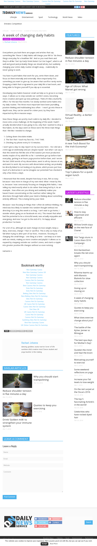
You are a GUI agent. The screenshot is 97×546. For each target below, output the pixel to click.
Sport (40, 18)
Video (79, 18)
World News (67, 18)
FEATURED (73, 35)
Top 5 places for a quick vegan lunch (78, 173)
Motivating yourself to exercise (84, 361)
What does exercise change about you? (83, 319)
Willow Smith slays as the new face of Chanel (83, 227)
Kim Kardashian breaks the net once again (83, 253)
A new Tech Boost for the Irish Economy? (77, 145)
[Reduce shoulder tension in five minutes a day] (17, 380)
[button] (91, 17)
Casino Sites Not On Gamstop (34, 307)
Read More (54, 543)
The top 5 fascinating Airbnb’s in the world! (84, 401)
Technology (52, 18)
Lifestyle (13, 18)
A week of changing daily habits (83, 299)
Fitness (22, 331)
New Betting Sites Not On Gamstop (34, 296)
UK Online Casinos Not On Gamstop (34, 325)
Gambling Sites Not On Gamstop (34, 320)
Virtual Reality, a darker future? (78, 116)
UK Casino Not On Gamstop (34, 304)
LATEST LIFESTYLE (78, 192)
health (29, 331)
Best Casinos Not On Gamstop (34, 285)
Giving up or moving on (80, 289)
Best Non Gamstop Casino (34, 322)
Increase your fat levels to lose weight (84, 381)
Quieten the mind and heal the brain (83, 351)
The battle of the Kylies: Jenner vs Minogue (82, 330)
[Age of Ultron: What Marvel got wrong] (79, 76)
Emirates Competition (13, 24)
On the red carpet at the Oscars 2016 (84, 390)
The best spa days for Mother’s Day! (83, 341)
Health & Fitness (18, 39)
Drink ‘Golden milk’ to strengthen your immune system (17, 423)
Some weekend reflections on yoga (83, 371)
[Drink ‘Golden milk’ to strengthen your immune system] (17, 409)
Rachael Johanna (11, 42)
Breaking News (48, 538)
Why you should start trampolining (46, 378)
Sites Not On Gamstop (34, 299)
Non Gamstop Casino (34, 270)
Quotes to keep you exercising (45, 407)
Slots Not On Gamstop (34, 288)
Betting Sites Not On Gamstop (34, 293)
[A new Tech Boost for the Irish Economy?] (79, 133)
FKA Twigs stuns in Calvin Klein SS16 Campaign (83, 240)
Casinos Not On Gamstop (34, 280)
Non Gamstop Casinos (34, 275)
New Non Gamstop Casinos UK (34, 272)
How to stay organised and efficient (81, 214)
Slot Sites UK (34, 309)
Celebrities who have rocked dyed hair (83, 414)
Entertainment (26, 18)
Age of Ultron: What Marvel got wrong (76, 88)
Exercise (14, 331)
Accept (44, 544)
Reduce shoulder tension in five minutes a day (17, 392)
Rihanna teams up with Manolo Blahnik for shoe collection (83, 277)
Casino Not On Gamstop (34, 314)
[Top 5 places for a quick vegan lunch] (79, 162)
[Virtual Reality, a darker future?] (79, 105)
